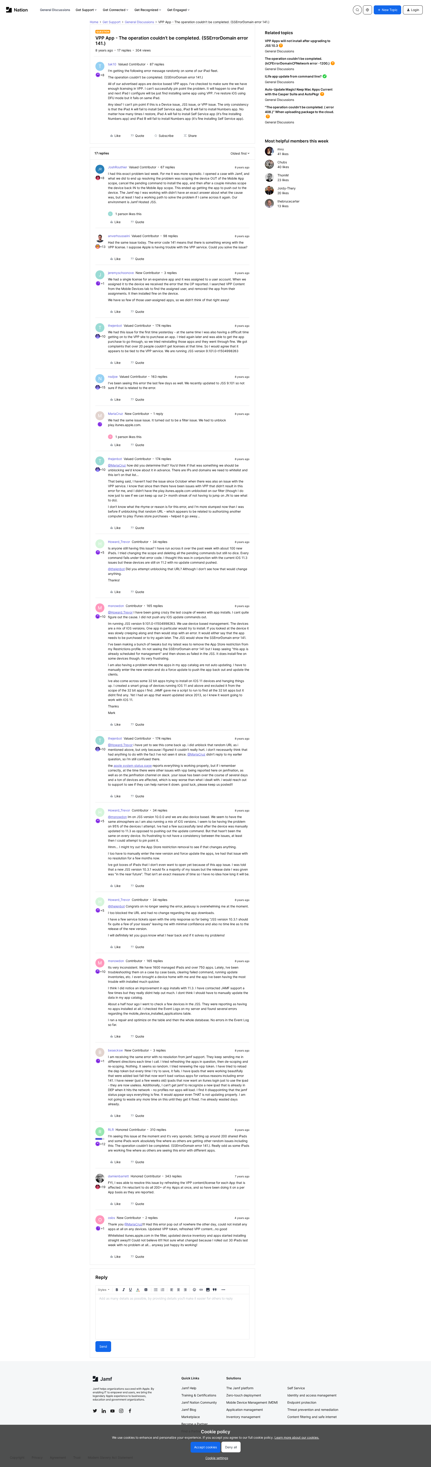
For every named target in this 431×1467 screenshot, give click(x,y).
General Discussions (55, 10)
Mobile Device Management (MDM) (252, 1402)
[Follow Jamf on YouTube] (112, 1410)
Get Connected (114, 10)
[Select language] (367, 9)
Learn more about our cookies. (297, 1437)
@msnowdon (117, 817)
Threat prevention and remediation (312, 1409)
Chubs (282, 162)
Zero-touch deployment (243, 1395)
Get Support (85, 10)
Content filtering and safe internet (312, 1417)
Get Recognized (146, 10)
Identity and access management (311, 1395)
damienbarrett (118, 1176)
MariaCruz (115, 414)
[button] (387, 9)
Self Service (296, 1388)
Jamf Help (188, 1388)
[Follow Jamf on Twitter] (95, 1411)
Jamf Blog (188, 1409)
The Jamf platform (239, 1388)
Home (94, 22)
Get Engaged (177, 10)
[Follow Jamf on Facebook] (130, 1411)
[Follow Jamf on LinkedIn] (103, 1411)
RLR (111, 1129)
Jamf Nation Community (199, 1402)
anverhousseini (119, 236)
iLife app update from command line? (293, 76)
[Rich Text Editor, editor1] (172, 1316)
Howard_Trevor (119, 542)
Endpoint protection (301, 1402)
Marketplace (190, 1417)
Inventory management (243, 1417)
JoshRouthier (117, 167)
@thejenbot (116, 569)
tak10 (112, 64)
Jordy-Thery (286, 188)
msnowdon (116, 606)
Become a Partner (194, 1424)
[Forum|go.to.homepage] (17, 10)
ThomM (282, 175)
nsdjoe (113, 376)
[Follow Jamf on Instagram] (121, 1411)
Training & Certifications (198, 1395)
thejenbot (115, 325)
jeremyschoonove (121, 273)
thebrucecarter (288, 201)
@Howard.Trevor (120, 612)
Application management (244, 1409)
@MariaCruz (117, 465)
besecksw (115, 1050)
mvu (280, 149)
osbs (111, 1218)
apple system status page (133, 765)
